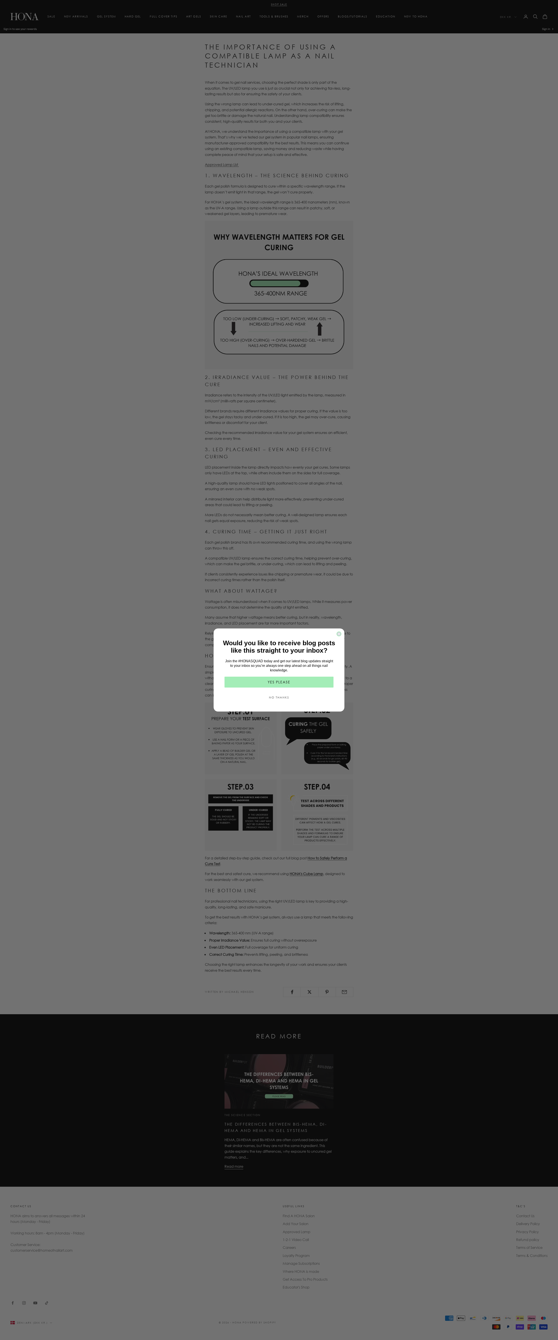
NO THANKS (279, 697)
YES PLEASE (279, 682)
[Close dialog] (339, 634)
